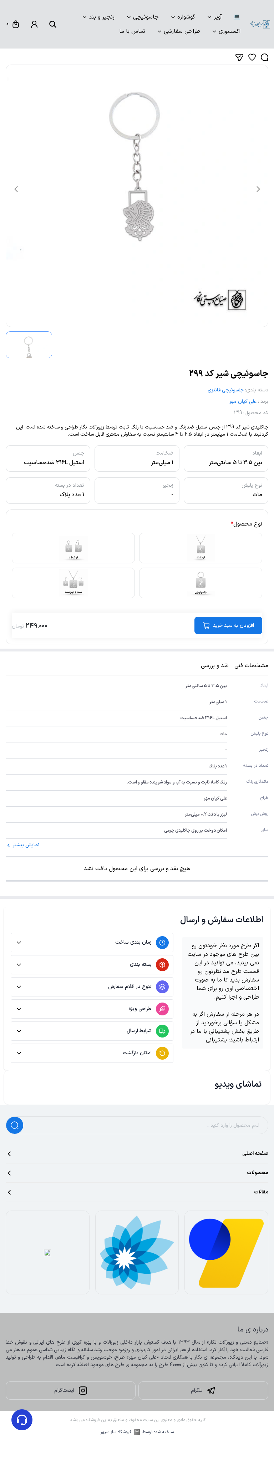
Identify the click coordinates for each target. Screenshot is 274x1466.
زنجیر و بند (102, 17)
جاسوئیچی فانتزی (226, 390)
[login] (34, 24)
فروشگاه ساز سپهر (116, 1432)
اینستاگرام (64, 1390)
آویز (218, 17)
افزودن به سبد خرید (233, 625)
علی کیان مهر (243, 401)
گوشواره (186, 17)
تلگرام (197, 1390)
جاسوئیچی (146, 17)
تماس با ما (132, 31)
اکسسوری (229, 31)
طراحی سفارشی (182, 31)
